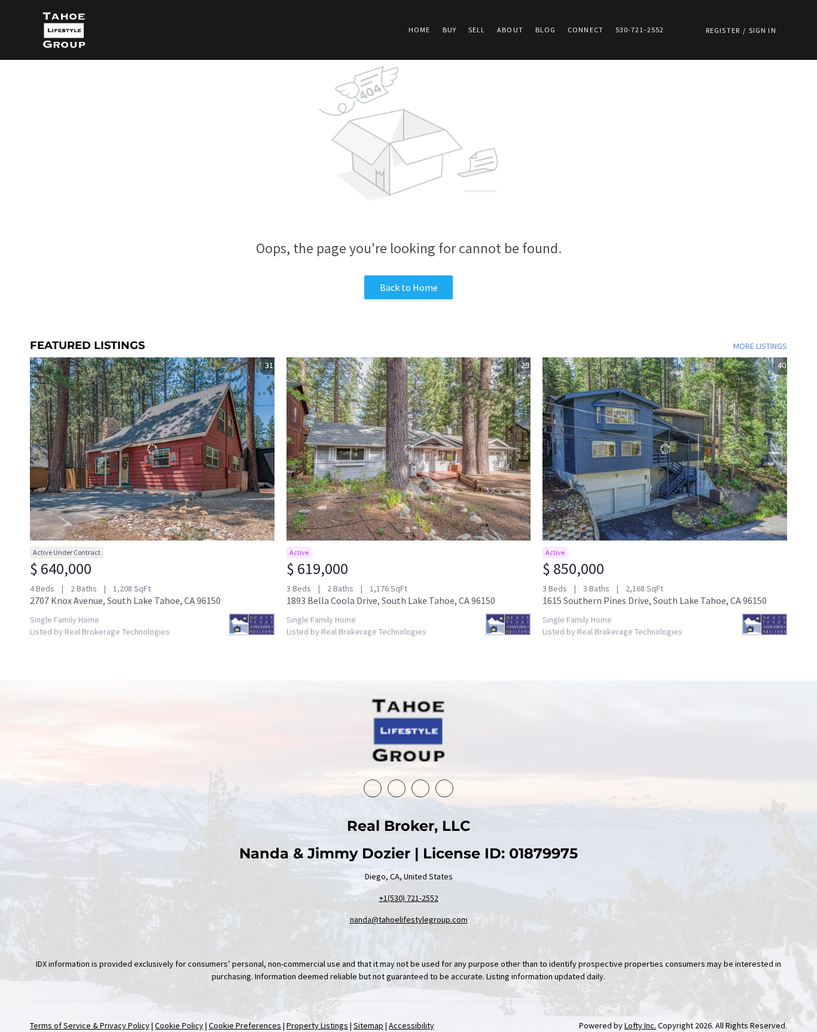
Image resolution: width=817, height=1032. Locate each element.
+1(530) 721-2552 (408, 898)
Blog (545, 29)
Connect (585, 29)
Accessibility (411, 1025)
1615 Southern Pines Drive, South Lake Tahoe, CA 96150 (654, 600)
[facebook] (373, 788)
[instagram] (444, 788)
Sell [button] (476, 29)
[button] (64, 30)
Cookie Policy (179, 1025)
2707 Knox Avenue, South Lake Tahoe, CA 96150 (125, 600)
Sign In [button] (762, 30)
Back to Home (409, 287)
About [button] (510, 29)
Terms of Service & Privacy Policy (90, 1025)
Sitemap (368, 1025)
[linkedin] (397, 788)
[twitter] (420, 788)
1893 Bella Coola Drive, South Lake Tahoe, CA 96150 (390, 600)
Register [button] (723, 30)
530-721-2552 (639, 29)
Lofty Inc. (640, 1025)
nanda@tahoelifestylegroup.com (409, 919)
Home (419, 29)
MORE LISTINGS (760, 346)
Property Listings (317, 1025)
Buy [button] (449, 29)
